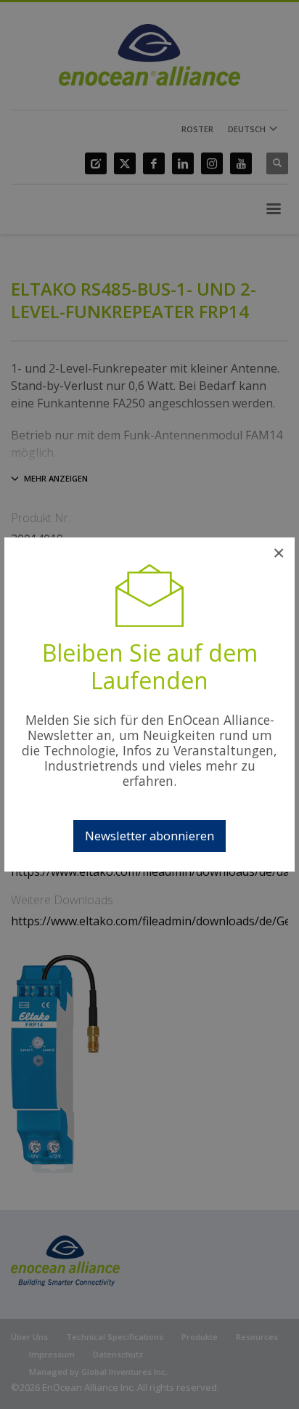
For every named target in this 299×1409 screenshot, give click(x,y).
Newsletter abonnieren (149, 835)
